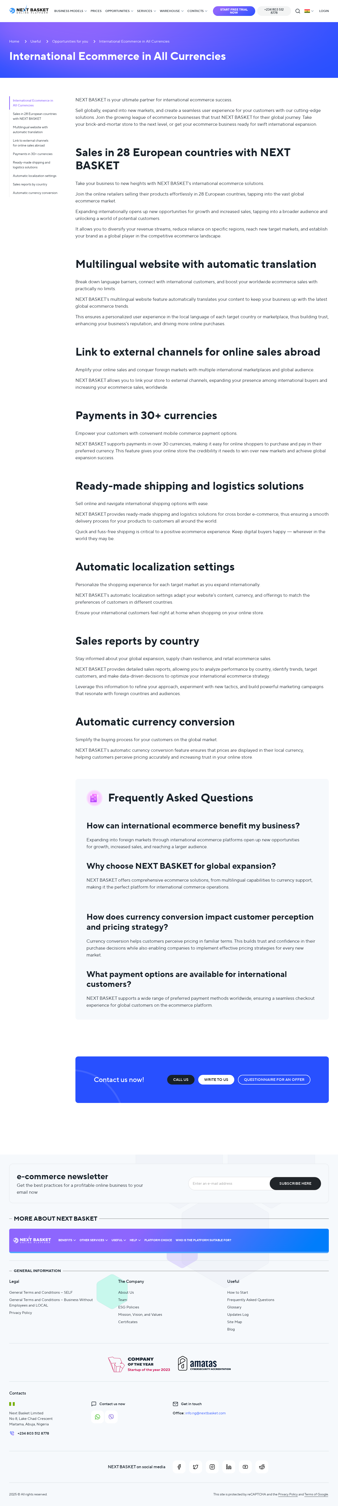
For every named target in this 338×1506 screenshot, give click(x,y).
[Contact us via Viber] (111, 1416)
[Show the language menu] (309, 11)
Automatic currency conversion (35, 192)
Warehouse (170, 11)
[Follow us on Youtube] (245, 1466)
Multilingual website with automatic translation (30, 129)
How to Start (237, 1292)
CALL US (181, 1079)
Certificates (127, 1322)
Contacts (195, 11)
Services (144, 11)
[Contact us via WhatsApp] (97, 1416)
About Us (126, 1292)
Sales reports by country (30, 184)
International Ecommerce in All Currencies (33, 103)
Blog (231, 1329)
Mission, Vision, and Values (140, 1314)
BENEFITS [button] (65, 1240)
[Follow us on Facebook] (179, 1466)
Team (122, 1299)
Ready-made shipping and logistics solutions (31, 165)
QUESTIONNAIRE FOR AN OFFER (274, 1079)
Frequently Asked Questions (250, 1299)
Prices (96, 11)
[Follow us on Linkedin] (228, 1466)
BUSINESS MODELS (68, 11)
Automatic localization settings (34, 175)
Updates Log (238, 1314)
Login (324, 11)
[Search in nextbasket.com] (298, 11)
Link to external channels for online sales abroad (30, 143)
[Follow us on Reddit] (261, 1466)
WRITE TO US (216, 1079)
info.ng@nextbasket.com (205, 1413)
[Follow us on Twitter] (195, 1466)
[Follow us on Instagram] (212, 1466)
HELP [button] (133, 1240)
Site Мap (234, 1322)
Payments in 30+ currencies (32, 154)
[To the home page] (29, 11)
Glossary (234, 1307)
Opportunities (117, 11)
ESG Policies (128, 1307)
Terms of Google (316, 1494)
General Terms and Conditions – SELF (41, 1292)
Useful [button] (117, 1240)
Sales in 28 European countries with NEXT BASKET (35, 116)
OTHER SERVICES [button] (92, 1240)
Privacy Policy (20, 1312)
